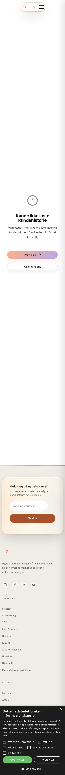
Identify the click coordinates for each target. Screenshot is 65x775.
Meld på (32, 518)
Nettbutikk (8, 663)
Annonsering (9, 615)
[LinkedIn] (24, 584)
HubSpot (7, 636)
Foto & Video (9, 629)
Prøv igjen (30, 254)
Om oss (6, 693)
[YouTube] (33, 584)
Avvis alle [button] (48, 759)
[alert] (32, 740)
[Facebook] (15, 584)
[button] (32, 769)
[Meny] (41, 7)
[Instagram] (5, 584)
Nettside (7, 656)
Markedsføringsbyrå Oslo (16, 670)
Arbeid (6, 699)
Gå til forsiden (32, 266)
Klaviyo (6, 642)
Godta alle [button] (17, 759)
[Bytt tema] (34, 7)
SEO (4, 622)
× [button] (61, 709)
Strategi (6, 608)
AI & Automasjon (11, 649)
